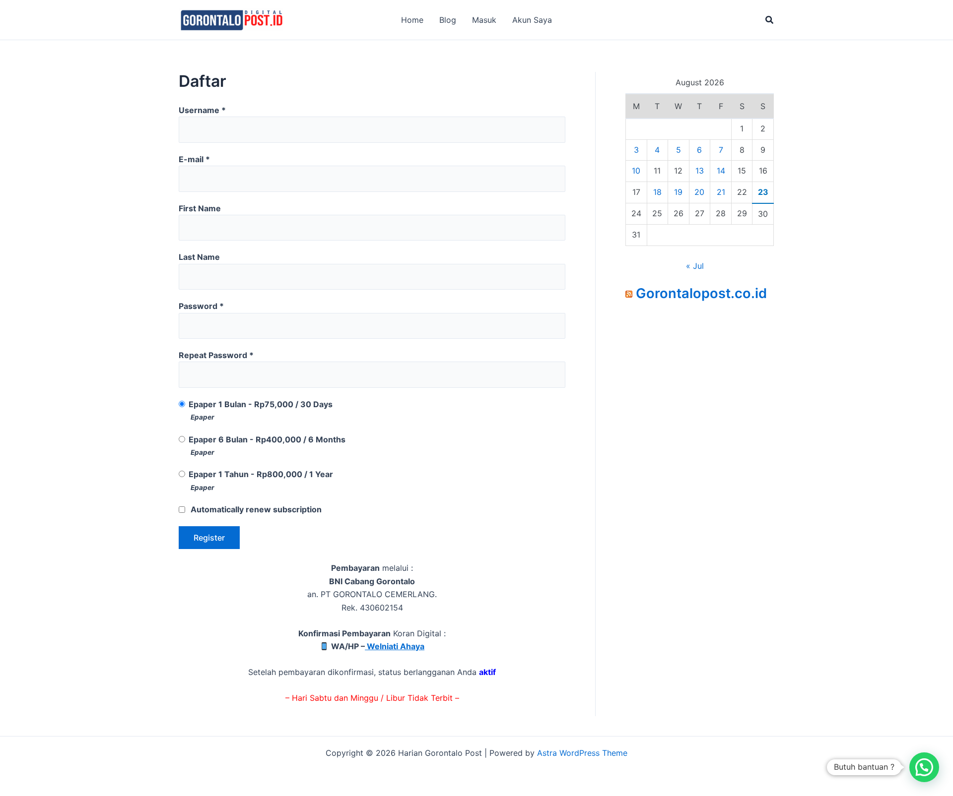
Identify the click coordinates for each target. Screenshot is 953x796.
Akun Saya (532, 20)
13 (699, 171)
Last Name (199, 257)
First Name (200, 208)
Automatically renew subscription (256, 509)
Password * (201, 306)
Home (412, 20)
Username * (202, 110)
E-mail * (194, 159)
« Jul (695, 266)
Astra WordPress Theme (582, 753)
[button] (769, 20)
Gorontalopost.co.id (701, 293)
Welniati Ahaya (394, 646)
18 (657, 192)
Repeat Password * (216, 355)
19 (678, 192)
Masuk (484, 20)
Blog (447, 20)
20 (699, 192)
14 (721, 171)
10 (636, 171)
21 (721, 192)
